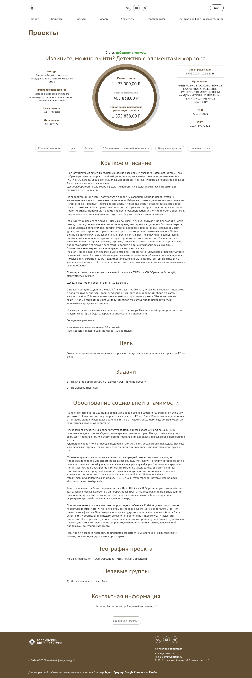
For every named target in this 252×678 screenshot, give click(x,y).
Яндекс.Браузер (114, 672)
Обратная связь (156, 19)
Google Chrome (134, 672)
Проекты (80, 19)
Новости (103, 19)
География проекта (169, 148)
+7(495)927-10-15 (164, 653)
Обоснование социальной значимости (126, 148)
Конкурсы (57, 19)
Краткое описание (49, 148)
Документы (127, 19)
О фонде (33, 19)
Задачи (89, 148)
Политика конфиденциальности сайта (201, 19)
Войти (217, 7)
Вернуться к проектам (126, 620)
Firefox (153, 672)
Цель (72, 148)
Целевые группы (200, 148)
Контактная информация (168, 648)
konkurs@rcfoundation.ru (168, 656)
